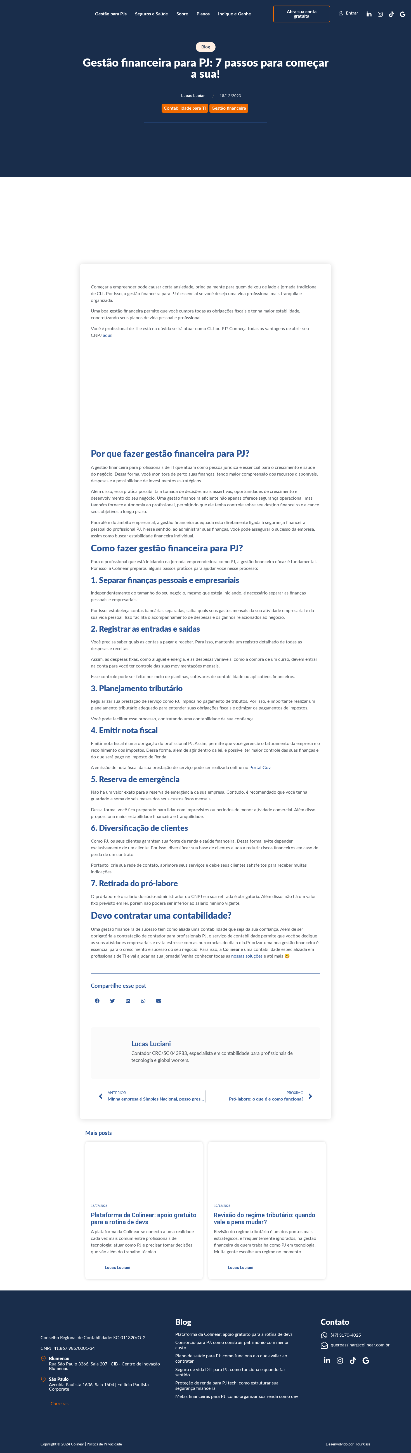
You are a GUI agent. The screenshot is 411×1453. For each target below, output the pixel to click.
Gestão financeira (229, 108)
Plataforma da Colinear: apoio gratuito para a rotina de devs (233, 1334)
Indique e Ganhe (234, 14)
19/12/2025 (222, 1205)
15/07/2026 (99, 1205)
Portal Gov (259, 767)
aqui (107, 335)
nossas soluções (247, 956)
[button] (97, 1000)
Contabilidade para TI (185, 108)
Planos (203, 14)
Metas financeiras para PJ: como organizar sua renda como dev (236, 1396)
